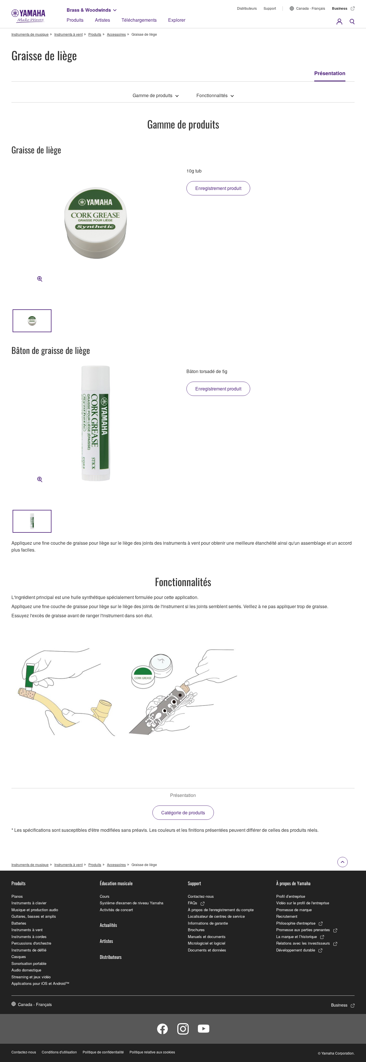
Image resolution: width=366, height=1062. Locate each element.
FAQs (192, 902)
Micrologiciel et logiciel (206, 943)
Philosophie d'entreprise (295, 923)
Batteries (18, 923)
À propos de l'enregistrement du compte (221, 909)
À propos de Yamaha (293, 883)
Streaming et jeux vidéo (31, 976)
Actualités (108, 924)
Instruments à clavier (28, 902)
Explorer (176, 20)
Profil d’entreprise (290, 896)
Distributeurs (247, 8)
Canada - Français (310, 8)
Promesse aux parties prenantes (303, 929)
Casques (18, 956)
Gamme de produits (152, 95)
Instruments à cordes (29, 936)
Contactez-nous (201, 896)
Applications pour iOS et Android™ (40, 983)
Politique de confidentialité (103, 1051)
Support (270, 8)
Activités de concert (116, 909)
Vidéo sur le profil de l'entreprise (302, 902)
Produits (75, 20)
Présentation (329, 73)
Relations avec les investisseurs (303, 943)
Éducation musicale (116, 883)
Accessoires (116, 34)
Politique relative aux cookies (152, 1051)
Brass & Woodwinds (89, 10)
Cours (105, 896)
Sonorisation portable (28, 963)
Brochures (196, 929)
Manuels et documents (207, 936)
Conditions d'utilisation (59, 1051)
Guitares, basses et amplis (33, 916)
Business (339, 8)
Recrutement (286, 916)
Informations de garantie (208, 923)
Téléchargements (139, 20)
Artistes (102, 20)
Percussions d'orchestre (31, 943)
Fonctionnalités (212, 95)
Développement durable (295, 950)
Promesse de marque (294, 909)
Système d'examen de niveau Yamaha (131, 902)
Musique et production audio (34, 909)
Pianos (17, 896)
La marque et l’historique (296, 936)
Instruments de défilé (28, 950)
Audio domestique (26, 970)
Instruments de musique (30, 34)
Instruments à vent (68, 34)
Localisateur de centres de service (216, 916)
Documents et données (207, 950)
